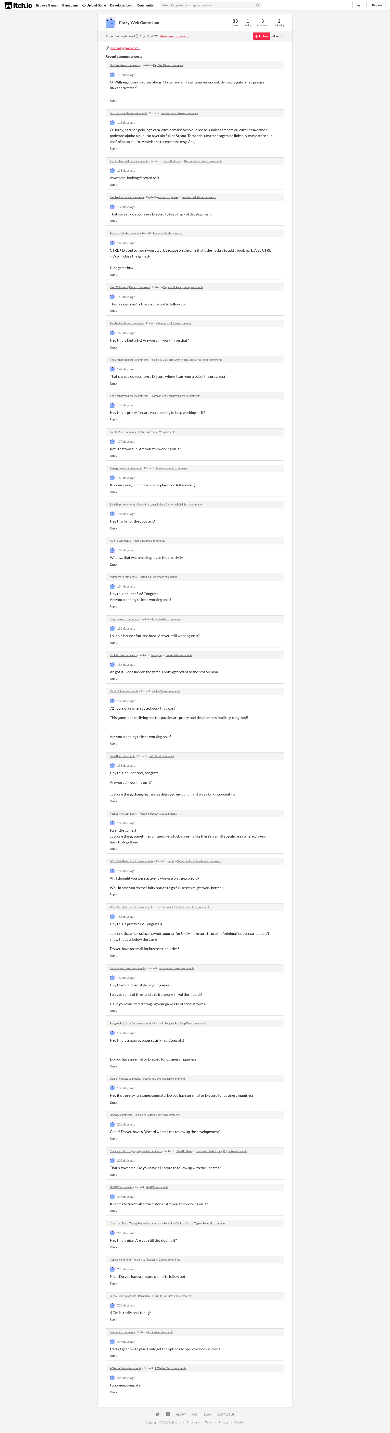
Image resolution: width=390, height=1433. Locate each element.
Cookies (239, 1422)
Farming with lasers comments (127, 968)
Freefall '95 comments (123, 432)
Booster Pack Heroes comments (128, 113)
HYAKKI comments (121, 1114)
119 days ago (126, 122)
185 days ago (126, 628)
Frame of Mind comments (125, 233)
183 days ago (126, 477)
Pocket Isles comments (123, 655)
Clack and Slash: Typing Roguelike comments (136, 1151)
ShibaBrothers (184, 1151)
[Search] (257, 5)
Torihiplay (156, 655)
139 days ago (126, 170)
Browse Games (47, 5)
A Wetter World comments (125, 1368)
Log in (359, 5)
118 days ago (126, 75)
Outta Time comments (123, 1296)
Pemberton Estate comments (127, 197)
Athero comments (120, 540)
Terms (209, 1422)
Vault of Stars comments (124, 691)
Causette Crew (171, 161)
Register (377, 5)
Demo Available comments (125, 1078)
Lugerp (151, 1114)
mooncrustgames (168, 197)
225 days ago (126, 1124)
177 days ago (126, 441)
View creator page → (174, 36)
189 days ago (126, 701)
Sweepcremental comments (126, 468)
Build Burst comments (122, 504)
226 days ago (126, 1305)
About (181, 1414)
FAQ (194, 1414)
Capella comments (120, 1259)
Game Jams (70, 5)
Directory (192, 1422)
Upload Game (96, 5)
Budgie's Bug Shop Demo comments (130, 1023)
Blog (207, 1414)
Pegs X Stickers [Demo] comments (130, 287)
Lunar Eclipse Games (162, 504)
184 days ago (126, 514)
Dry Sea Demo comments (125, 65)
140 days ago (126, 243)
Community (145, 5)
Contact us (225, 1414)
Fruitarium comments (122, 1332)
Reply (113, 100)
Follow (263, 36)
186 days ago (126, 664)
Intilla (171, 861)
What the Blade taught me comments (131, 861)
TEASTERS (156, 1296)
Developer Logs (121, 5)
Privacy (223, 1422)
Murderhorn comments (123, 576)
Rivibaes (150, 1259)
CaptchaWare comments (124, 619)
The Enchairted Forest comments (129, 161)
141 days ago (126, 369)
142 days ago (126, 405)
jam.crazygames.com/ (125, 48)
